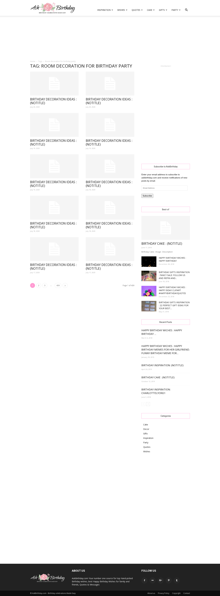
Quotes (136, 10)
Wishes (121, 10)
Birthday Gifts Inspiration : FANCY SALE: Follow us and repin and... (174, 275)
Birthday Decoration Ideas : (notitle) (53, 101)
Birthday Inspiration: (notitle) (162, 365)
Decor (146, 429)
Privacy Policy (163, 593)
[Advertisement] (110, 38)
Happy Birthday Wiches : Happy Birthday (172, 259)
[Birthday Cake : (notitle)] (165, 228)
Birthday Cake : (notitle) (161, 243)
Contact (186, 593)
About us (151, 593)
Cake (149, 10)
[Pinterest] (169, 580)
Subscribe (147, 196)
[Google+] (161, 580)
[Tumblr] (177, 580)
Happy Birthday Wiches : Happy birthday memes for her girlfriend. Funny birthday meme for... (165, 349)
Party (175, 10)
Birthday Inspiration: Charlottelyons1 (156, 391)
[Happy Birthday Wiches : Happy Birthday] (148, 261)
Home (32, 61)
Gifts (162, 10)
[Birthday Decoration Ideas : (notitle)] (54, 83)
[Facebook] (144, 580)
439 (58, 285)
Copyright (176, 593)
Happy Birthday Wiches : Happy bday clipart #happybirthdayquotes (172, 290)
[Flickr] (152, 580)
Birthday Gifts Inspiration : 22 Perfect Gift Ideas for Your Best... (174, 305)
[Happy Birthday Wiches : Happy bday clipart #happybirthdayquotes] (148, 291)
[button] (186, 10)
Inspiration (104, 10)
